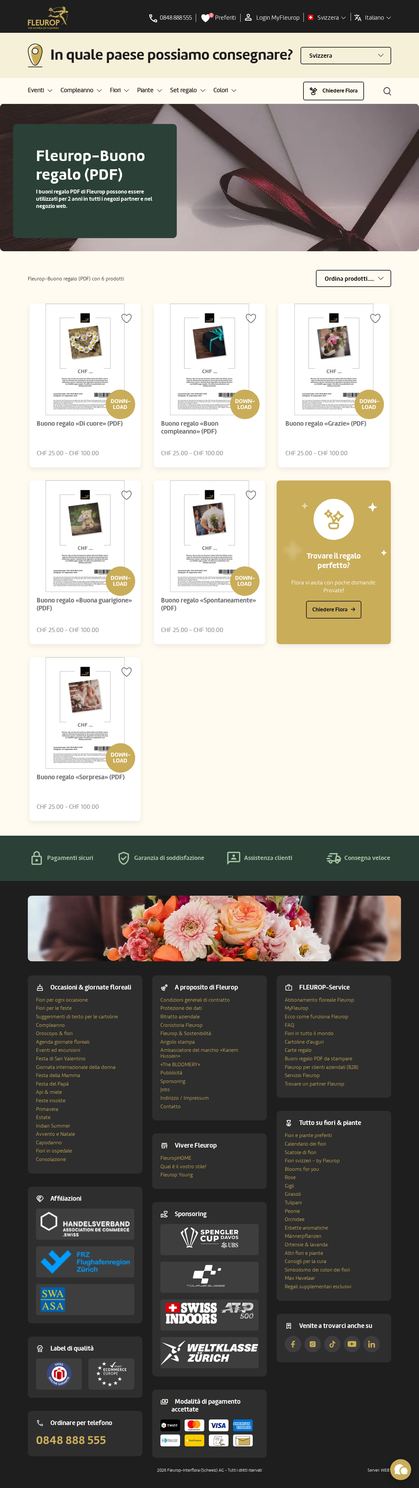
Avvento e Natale (55, 1134)
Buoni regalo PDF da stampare (318, 1059)
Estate (43, 1117)
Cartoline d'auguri (304, 1042)
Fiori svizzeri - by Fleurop (312, 1161)
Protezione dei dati (181, 1008)
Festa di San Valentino (60, 1059)
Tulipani (293, 1203)
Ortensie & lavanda (306, 1245)
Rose (290, 1177)
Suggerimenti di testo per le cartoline (77, 1017)
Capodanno (49, 1143)
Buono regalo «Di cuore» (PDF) (80, 424)
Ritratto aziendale (180, 1017)
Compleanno (50, 1025)
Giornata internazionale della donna (76, 1067)
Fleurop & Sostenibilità (185, 1033)
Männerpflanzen (303, 1236)
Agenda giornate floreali (62, 1042)
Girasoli (293, 1194)
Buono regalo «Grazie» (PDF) (325, 424)
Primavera (47, 1109)
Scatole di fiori (300, 1152)
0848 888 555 (71, 1440)
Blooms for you (302, 1169)
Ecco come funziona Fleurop (316, 1017)
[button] (40, 90)
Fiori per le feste (54, 1008)
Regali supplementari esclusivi (318, 1287)
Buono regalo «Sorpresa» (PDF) (81, 777)
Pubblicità (171, 1073)
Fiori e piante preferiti (308, 1135)
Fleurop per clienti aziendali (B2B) (321, 1067)
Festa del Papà (52, 1084)
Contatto (170, 1107)
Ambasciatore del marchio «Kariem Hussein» (199, 1053)
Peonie (292, 1211)
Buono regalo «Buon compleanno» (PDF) (189, 428)
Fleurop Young (176, 1175)
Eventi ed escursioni (58, 1050)
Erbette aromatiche (306, 1228)
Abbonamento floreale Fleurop (319, 1000)
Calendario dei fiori (305, 1144)
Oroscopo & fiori (54, 1033)
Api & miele (49, 1092)
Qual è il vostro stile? (183, 1167)
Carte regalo (298, 1050)
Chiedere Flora (340, 90)
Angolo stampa (177, 1042)
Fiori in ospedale (54, 1151)
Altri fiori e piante (304, 1253)
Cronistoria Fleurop (181, 1025)
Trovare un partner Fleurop (314, 1084)
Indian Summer (53, 1126)
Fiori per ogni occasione (62, 1000)
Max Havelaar (300, 1278)
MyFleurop (296, 1008)
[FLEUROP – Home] (48, 18)
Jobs (165, 1089)
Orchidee (294, 1219)
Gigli (289, 1186)
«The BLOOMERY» (180, 1065)
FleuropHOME (175, 1158)
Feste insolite (50, 1101)
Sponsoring (172, 1081)
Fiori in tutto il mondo (309, 1033)
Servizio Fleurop (302, 1075)
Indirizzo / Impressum (184, 1098)
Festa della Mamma (58, 1075)
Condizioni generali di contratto (195, 1000)
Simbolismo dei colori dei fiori (317, 1270)
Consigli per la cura (305, 1261)
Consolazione (51, 1159)
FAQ (289, 1025)
